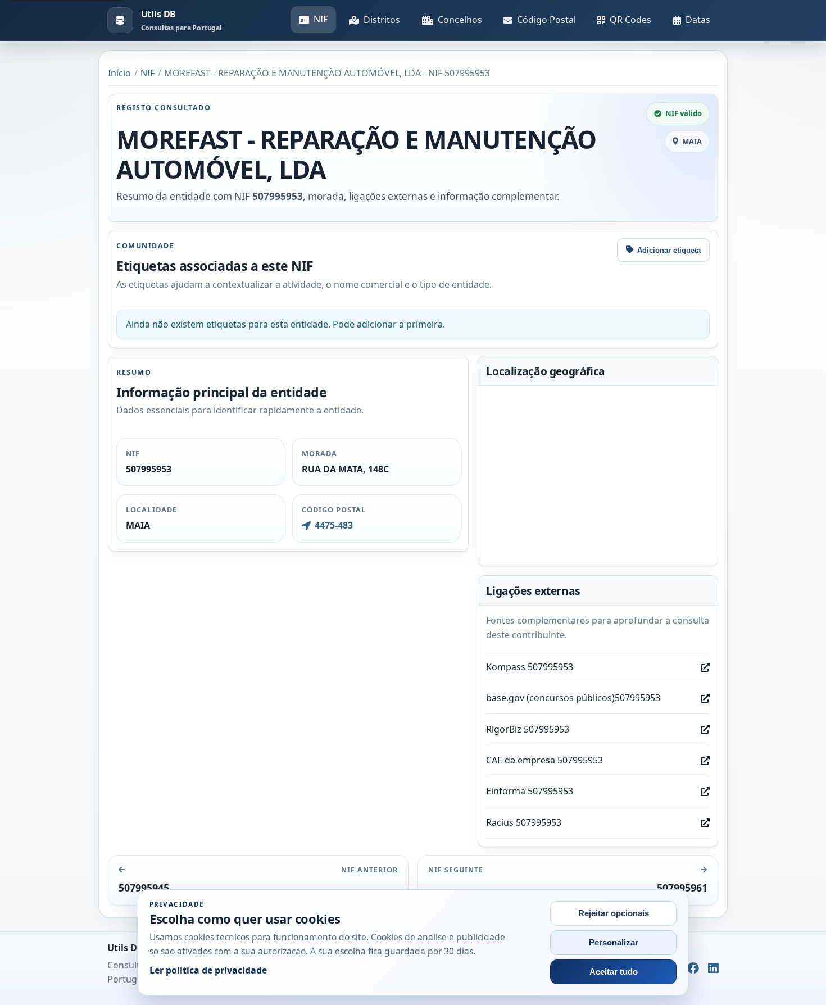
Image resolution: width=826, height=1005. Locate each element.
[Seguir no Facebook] (693, 968)
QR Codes (630, 19)
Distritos (382, 19)
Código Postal (546, 19)
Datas (698, 19)
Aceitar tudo (613, 971)
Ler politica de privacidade (208, 970)
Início (119, 73)
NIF (321, 19)
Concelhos (460, 19)
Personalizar (613, 942)
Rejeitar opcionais (613, 913)
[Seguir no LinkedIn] (713, 968)
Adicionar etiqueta (669, 250)
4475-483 (333, 525)
